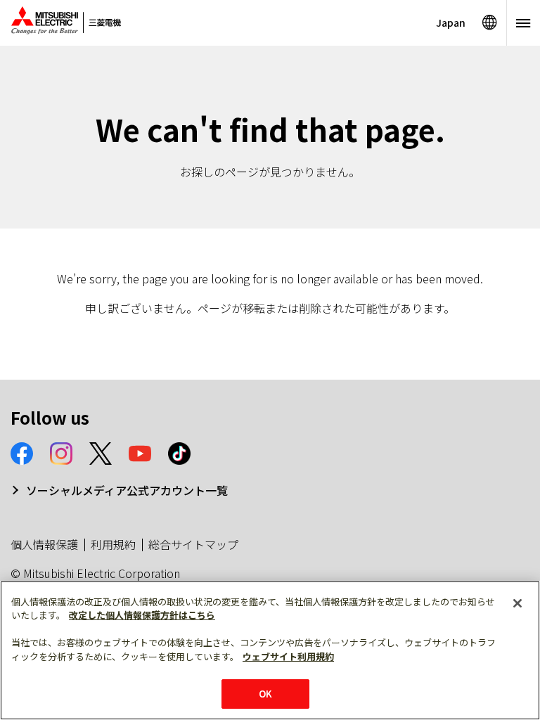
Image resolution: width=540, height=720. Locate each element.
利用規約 (113, 544)
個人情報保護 (44, 544)
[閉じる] (517, 603)
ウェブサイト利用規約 (288, 656)
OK (265, 693)
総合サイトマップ (193, 544)
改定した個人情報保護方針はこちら (142, 615)
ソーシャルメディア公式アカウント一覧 (127, 490)
